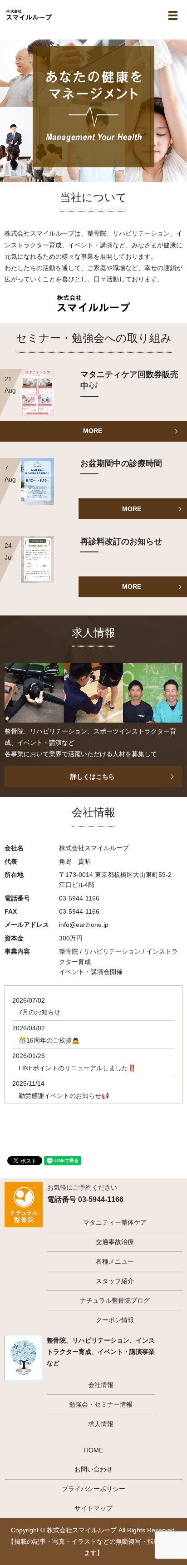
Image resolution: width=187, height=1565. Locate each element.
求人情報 (100, 1423)
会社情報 (100, 1384)
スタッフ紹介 (115, 1280)
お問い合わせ (93, 1469)
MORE (92, 430)
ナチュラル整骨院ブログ (115, 1300)
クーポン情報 (115, 1320)
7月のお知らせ (39, 1012)
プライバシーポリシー (93, 1488)
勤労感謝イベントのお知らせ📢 (64, 1095)
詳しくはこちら (92, 776)
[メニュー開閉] (172, 15)
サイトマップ (93, 1508)
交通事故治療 (115, 1241)
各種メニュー (115, 1261)
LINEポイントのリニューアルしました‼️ (77, 1068)
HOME (93, 1450)
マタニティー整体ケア (115, 1222)
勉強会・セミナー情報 (101, 1404)
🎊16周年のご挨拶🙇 (49, 1040)
